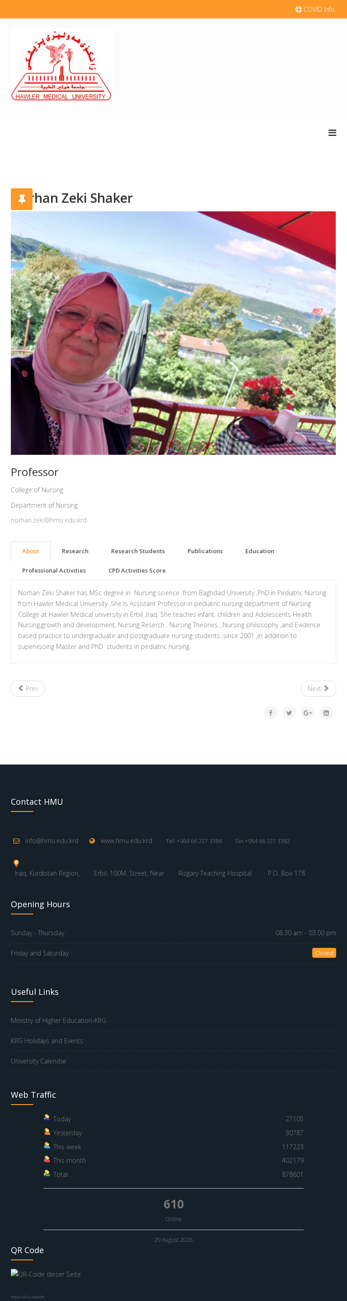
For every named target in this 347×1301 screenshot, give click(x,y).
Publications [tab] (205, 551)
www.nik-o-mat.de (27, 1297)
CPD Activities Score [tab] (137, 570)
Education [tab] (259, 551)
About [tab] (30, 551)
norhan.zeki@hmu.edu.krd (49, 520)
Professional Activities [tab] (54, 570)
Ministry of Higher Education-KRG (58, 1020)
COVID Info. (319, 9)
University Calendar (38, 1061)
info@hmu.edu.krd (52, 840)
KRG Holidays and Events (47, 1040)
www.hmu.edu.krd (126, 840)
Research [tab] (75, 551)
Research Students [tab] (138, 551)
